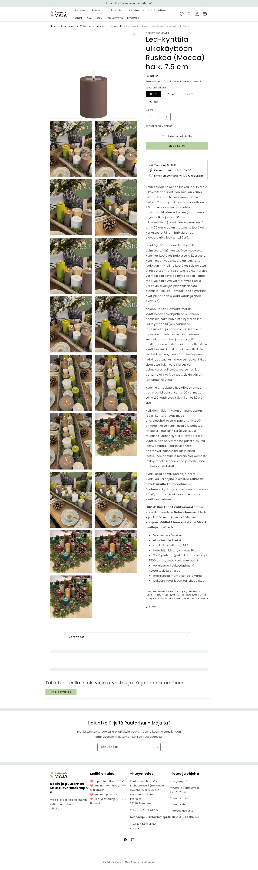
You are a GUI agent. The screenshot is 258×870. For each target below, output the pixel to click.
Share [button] (153, 606)
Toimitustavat (179, 798)
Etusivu (54, 26)
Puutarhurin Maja (121, 862)
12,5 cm (172, 94)
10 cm (153, 94)
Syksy (164, 598)
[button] (81, 10)
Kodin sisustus (69, 26)
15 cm (190, 94)
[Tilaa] (156, 747)
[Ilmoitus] (207, 3)
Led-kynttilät (116, 26)
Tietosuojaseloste (181, 810)
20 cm (153, 102)
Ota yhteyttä (178, 781)
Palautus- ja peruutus (184, 817)
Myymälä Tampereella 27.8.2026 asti (185, 790)
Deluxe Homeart (158, 33)
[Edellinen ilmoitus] (51, 3)
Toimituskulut (172, 81)
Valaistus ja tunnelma (93, 26)
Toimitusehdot (180, 804)
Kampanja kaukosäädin (190, 591)
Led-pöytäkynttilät (191, 594)
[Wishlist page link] (182, 14)
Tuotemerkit (175, 598)
